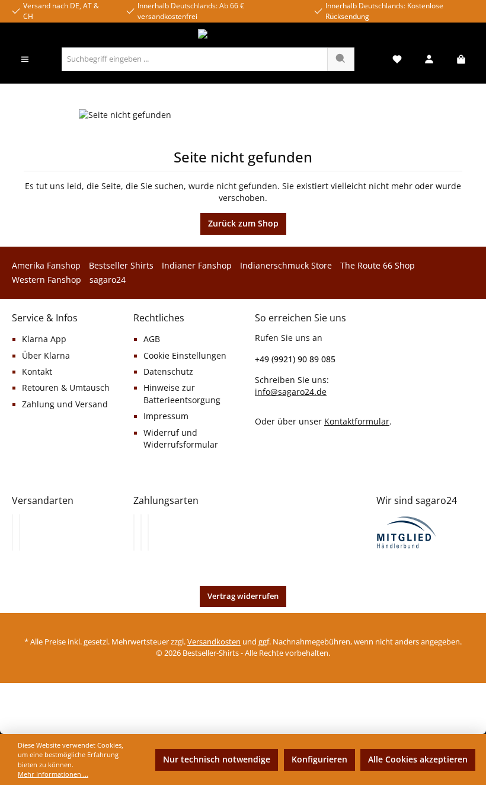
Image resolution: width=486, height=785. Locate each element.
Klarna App (44, 339)
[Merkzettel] (397, 59)
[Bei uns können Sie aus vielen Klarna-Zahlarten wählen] (134, 532)
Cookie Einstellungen (184, 355)
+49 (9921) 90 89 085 (295, 359)
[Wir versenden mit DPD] (19, 532)
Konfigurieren (319, 759)
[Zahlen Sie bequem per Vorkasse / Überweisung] (141, 532)
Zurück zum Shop (243, 223)
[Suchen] (340, 59)
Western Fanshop (46, 280)
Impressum (165, 416)
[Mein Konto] (429, 59)
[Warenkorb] (461, 59)
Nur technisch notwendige (216, 759)
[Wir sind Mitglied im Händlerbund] (406, 531)
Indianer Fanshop (197, 265)
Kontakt (37, 371)
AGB (151, 339)
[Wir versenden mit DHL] (12, 532)
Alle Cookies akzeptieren (418, 759)
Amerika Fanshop (46, 265)
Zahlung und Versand (65, 404)
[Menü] (25, 59)
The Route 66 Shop (377, 265)
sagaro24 (107, 280)
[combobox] (195, 59)
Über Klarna (46, 355)
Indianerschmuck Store (286, 265)
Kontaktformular (356, 421)
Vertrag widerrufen (243, 596)
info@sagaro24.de (291, 392)
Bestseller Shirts (121, 265)
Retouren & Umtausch (66, 387)
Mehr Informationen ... (53, 774)
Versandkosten (214, 642)
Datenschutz (168, 371)
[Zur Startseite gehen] (243, 35)
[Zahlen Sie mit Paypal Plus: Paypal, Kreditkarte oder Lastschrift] (148, 532)
